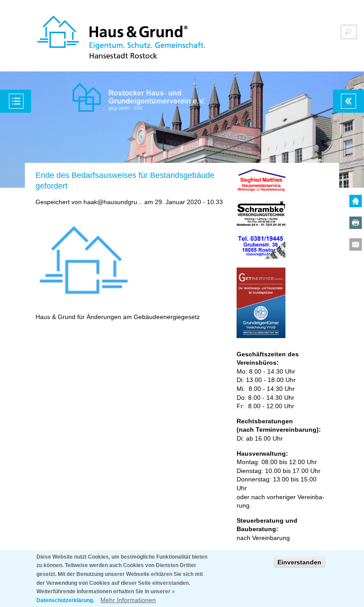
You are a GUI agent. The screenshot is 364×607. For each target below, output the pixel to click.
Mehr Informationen (128, 599)
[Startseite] (121, 38)
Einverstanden (299, 562)
